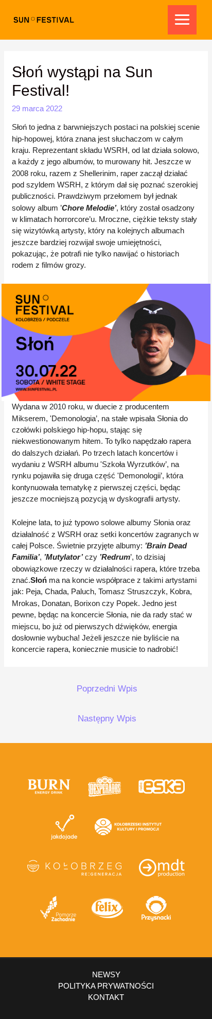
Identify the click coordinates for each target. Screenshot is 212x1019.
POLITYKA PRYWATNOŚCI (106, 985)
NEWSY (106, 974)
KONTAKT (106, 997)
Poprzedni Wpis (107, 689)
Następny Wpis (107, 718)
